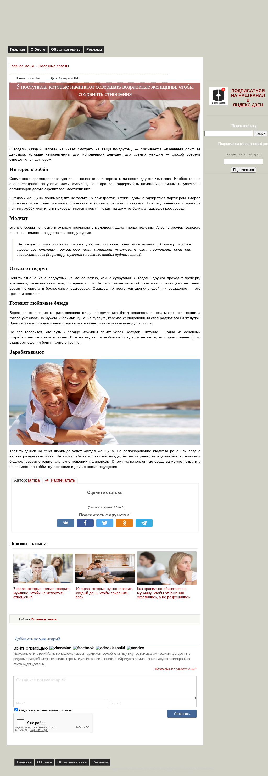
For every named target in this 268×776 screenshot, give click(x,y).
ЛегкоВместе (204, 769)
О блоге (38, 49)
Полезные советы (53, 66)
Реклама (94, 49)
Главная (17, 49)
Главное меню (21, 66)
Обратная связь (66, 49)
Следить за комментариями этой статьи (45, 710)
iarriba (34, 480)
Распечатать (62, 480)
